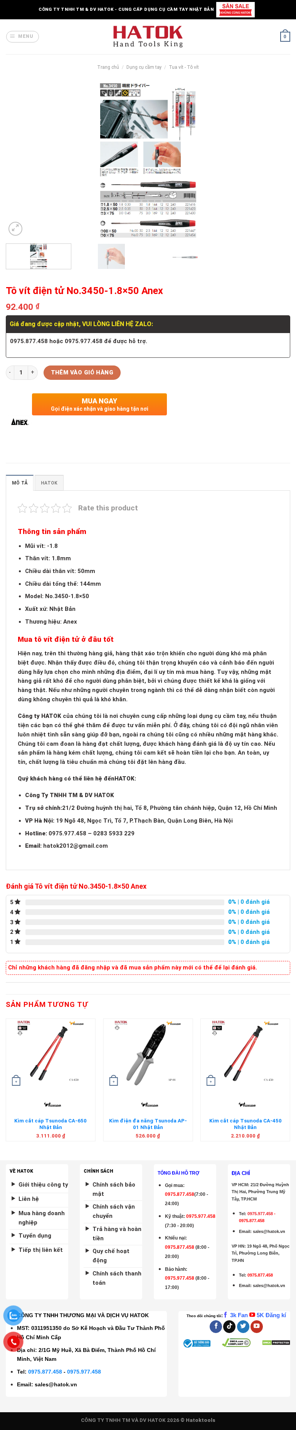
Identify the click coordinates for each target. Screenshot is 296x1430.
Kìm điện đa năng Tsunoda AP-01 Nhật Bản (148, 1124)
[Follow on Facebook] (216, 1326)
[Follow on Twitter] (243, 1326)
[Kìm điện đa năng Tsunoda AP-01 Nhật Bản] (147, 1053)
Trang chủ (108, 67)
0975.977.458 (200, 1216)
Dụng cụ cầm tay (144, 67)
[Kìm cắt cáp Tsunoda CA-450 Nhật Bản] (245, 1053)
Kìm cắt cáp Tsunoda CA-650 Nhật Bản (50, 1124)
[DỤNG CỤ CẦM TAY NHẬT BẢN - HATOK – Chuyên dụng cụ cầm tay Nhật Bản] (148, 36)
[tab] (20, 483)
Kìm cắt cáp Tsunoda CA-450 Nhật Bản (245, 1124)
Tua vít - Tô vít (184, 67)
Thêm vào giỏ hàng (82, 372)
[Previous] (21, 160)
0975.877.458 (45, 1372)
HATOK (49, 483)
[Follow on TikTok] (229, 1326)
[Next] (275, 160)
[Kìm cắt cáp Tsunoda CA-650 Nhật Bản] (50, 1053)
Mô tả (19, 483)
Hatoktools (200, 1420)
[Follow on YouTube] (257, 1326)
